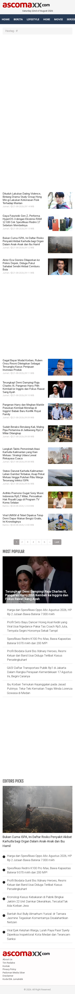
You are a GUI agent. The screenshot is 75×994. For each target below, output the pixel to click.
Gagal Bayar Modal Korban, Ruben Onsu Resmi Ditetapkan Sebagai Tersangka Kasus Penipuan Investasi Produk (22, 365)
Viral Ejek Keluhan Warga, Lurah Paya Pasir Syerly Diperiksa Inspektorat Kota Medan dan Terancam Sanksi (38, 935)
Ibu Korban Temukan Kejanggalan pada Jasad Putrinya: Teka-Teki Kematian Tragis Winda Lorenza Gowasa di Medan (39, 689)
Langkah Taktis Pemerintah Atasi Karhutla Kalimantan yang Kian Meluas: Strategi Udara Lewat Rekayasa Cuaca (21, 453)
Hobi (46, 19)
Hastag (9, 31)
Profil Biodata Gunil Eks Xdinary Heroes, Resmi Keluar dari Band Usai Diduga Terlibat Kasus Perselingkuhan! (36, 655)
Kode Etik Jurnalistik (13, 979)
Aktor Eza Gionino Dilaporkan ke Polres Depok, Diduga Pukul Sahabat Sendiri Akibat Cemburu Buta (21, 264)
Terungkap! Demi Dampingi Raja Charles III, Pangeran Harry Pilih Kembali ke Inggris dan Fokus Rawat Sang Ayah (23, 387)
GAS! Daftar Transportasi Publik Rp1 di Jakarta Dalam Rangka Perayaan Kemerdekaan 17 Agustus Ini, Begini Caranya (39, 672)
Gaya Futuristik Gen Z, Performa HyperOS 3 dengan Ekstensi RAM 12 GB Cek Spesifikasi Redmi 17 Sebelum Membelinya (22, 220)
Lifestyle (33, 19)
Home (6, 19)
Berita (18, 19)
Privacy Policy (9, 969)
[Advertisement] (37, 76)
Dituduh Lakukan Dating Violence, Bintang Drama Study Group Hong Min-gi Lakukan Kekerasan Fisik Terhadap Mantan (22, 198)
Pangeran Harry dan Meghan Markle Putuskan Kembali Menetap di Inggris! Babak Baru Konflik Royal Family (23, 409)
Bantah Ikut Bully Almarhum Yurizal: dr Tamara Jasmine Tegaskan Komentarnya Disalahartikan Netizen (37, 918)
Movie (58, 19)
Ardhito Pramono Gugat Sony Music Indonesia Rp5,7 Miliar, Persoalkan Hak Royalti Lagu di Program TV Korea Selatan (23, 498)
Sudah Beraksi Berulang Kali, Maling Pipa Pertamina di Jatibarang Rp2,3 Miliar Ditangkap (23, 430)
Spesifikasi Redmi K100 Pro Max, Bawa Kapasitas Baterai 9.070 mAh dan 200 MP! (39, 641)
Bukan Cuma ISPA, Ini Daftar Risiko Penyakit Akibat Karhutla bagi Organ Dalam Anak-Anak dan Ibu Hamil (23, 241)
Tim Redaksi (9, 962)
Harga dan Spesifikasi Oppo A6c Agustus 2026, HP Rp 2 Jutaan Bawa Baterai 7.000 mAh (39, 612)
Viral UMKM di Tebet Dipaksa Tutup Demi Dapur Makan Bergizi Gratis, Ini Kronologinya (23, 518)
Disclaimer (8, 975)
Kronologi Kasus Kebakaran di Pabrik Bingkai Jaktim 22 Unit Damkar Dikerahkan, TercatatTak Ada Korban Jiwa (37, 901)
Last (57, 542)
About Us (7, 959)
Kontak (6, 966)
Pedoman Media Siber (14, 972)
